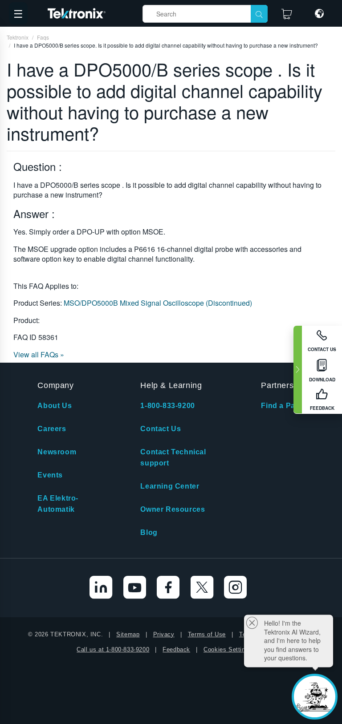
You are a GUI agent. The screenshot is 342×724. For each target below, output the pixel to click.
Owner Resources (172, 509)
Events (50, 475)
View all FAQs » (38, 354)
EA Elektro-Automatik (57, 503)
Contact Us (160, 429)
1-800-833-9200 (167, 405)
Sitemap (127, 634)
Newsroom (56, 452)
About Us (54, 405)
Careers (51, 429)
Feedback (176, 649)
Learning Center (169, 486)
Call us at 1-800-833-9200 (113, 649)
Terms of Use (207, 634)
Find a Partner (286, 405)
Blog (148, 532)
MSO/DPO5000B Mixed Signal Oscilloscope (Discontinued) (158, 303)
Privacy (164, 634)
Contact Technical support (173, 457)
